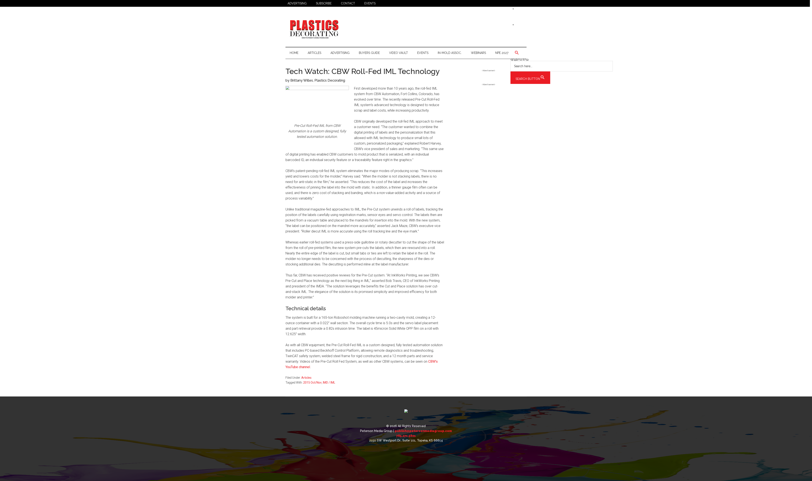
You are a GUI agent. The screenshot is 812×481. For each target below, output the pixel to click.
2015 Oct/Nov (312, 382)
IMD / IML (329, 382)
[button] (561, 52)
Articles (306, 377)
